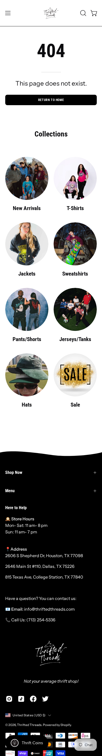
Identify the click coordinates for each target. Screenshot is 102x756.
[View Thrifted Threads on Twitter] (45, 699)
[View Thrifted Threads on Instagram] (9, 699)
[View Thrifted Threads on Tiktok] (21, 699)
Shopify (65, 725)
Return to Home (51, 100)
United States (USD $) (29, 715)
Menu (10, 490)
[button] (82, 13)
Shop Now (13, 472)
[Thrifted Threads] (51, 13)
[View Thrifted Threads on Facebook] (33, 699)
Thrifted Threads (29, 725)
